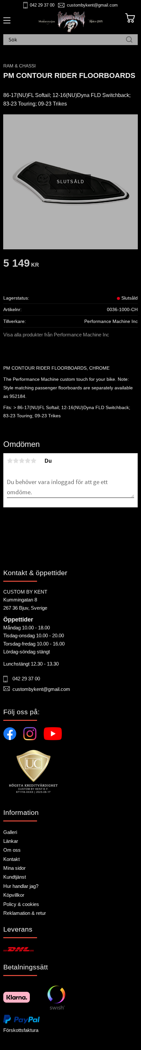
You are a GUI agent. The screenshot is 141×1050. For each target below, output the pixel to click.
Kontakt (11, 859)
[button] (5, 23)
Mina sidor (14, 868)
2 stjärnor (16, 461)
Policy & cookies (21, 904)
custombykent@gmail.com (92, 5)
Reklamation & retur (24, 913)
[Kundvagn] (130, 18)
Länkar (10, 841)
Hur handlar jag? (20, 886)
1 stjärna (10, 461)
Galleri (10, 832)
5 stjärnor (33, 461)
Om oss (12, 850)
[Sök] (129, 40)
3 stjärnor (22, 461)
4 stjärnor (27, 461)
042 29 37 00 (42, 5)
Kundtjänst (14, 877)
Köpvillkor (13, 895)
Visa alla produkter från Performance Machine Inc (56, 334)
